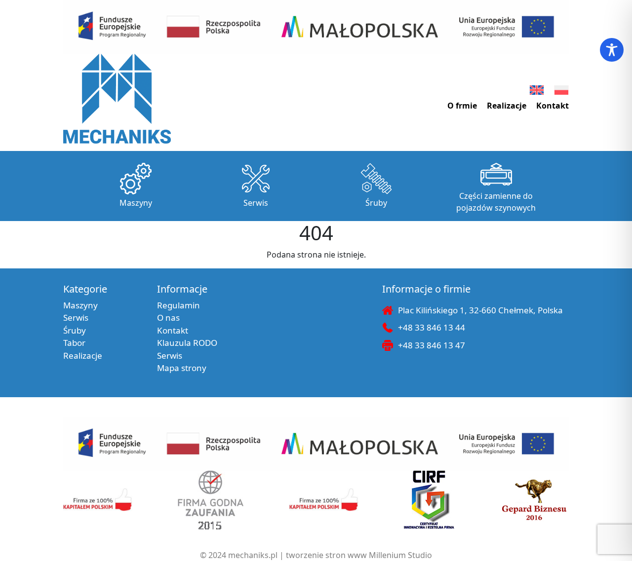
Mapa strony (181, 368)
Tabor (74, 342)
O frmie (462, 105)
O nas (168, 317)
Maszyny (135, 202)
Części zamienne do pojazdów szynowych (496, 201)
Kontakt (552, 105)
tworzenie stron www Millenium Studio (359, 555)
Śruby (376, 202)
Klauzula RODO (187, 342)
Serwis (255, 202)
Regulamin (178, 305)
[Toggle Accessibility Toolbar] (612, 50)
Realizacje (506, 105)
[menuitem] (536, 90)
